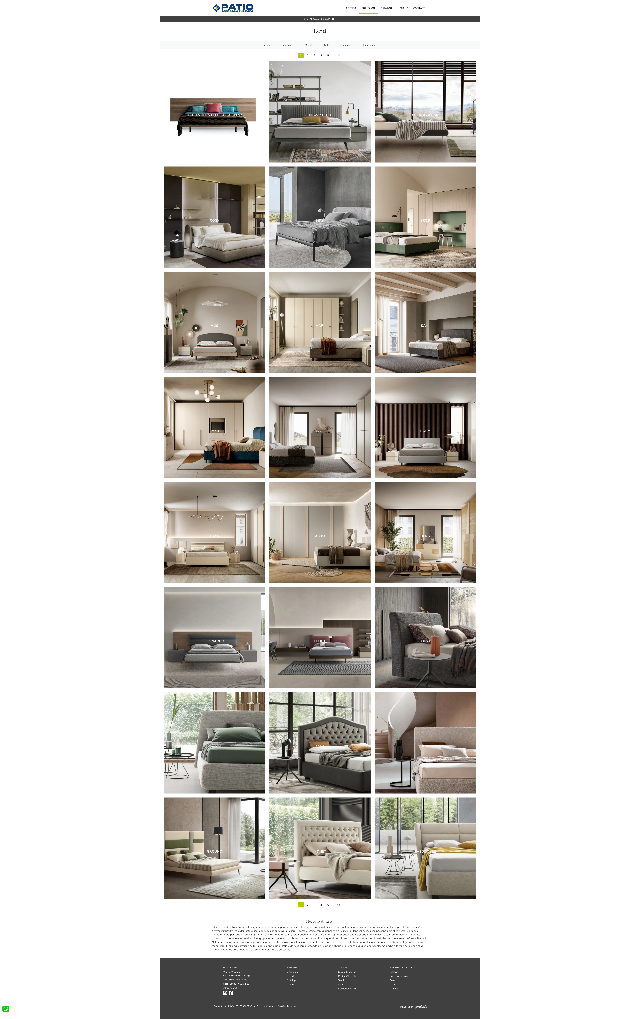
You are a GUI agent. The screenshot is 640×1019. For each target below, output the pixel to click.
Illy (425, 746)
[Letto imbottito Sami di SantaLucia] (425, 322)
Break (425, 641)
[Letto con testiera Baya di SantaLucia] (214, 532)
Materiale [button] (288, 45)
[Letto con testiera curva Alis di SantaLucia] (214, 322)
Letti (334, 19)
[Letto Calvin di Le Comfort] (214, 743)
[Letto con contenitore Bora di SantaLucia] (425, 427)
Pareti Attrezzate (399, 976)
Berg (425, 536)
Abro (320, 536)
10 (338, 55)
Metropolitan (425, 115)
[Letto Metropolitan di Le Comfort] (425, 111)
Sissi (320, 220)
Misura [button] (308, 45)
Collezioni (369, 8)
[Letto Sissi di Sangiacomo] (320, 217)
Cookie (270, 1006)
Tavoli (341, 980)
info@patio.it (230, 988)
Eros (425, 220)
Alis (214, 326)
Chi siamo (292, 972)
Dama (320, 746)
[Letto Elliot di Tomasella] (320, 637)
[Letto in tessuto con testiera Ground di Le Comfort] (214, 848)
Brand (404, 8)
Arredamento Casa (320, 19)
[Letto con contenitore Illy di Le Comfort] (425, 743)
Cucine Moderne (347, 972)
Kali (320, 431)
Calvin (214, 746)
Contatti (419, 8)
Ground (214, 851)
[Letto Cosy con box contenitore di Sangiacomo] (214, 217)
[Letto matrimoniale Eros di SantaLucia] (425, 217)
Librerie (394, 972)
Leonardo (214, 641)
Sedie (341, 984)
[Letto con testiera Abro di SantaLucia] (320, 532)
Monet (320, 851)
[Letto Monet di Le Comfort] (320, 848)
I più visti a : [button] (369, 45)
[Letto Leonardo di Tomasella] (214, 637)
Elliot (320, 641)
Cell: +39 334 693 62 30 (236, 983)
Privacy (261, 1006)
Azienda (351, 8)
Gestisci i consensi (288, 1006)
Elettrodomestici (347, 988)
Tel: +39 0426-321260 (235, 979)
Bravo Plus (320, 115)
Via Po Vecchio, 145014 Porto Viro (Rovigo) (237, 973)
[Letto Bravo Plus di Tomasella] (320, 111)
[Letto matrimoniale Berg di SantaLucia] (425, 532)
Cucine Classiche (347, 976)
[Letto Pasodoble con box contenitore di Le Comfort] (425, 848)
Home (305, 19)
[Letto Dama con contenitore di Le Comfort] (320, 743)
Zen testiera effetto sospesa (214, 115)
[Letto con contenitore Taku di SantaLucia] (214, 427)
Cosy (215, 220)
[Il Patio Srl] (233, 8)
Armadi (394, 988)
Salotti (393, 980)
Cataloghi (387, 8)
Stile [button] (326, 45)
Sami (425, 326)
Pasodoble (425, 851)
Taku (214, 431)
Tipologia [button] (346, 45)
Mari (320, 326)
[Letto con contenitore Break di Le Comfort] (425, 637)
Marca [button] (267, 45)
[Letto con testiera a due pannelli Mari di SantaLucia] (320, 322)
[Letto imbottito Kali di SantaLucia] (320, 427)
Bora (425, 431)
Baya (214, 536)
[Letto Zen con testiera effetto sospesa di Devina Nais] (214, 111)
